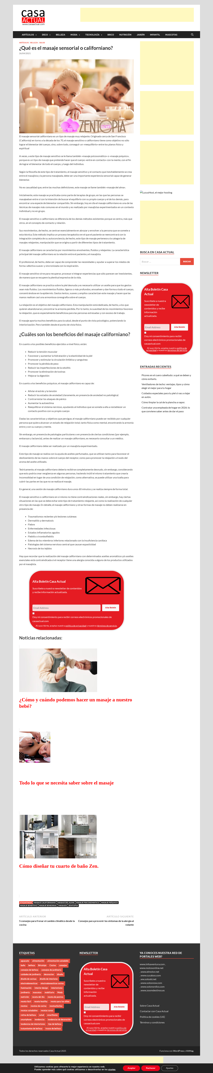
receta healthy (40, 1001)
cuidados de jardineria (31, 974)
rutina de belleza (28, 1015)
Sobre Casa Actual (149, 1005)
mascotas (37, 992)
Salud (42, 43)
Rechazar (150, 1068)
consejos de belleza (29, 970)
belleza (31, 965)
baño (23, 965)
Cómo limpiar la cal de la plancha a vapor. (163, 402)
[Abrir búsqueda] (192, 34)
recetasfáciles (56, 1006)
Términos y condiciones (152, 1022)
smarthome (52, 1015)
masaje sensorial (48, 905)
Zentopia (73, 905)
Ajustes (169, 1068)
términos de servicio (107, 625)
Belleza (60, 34)
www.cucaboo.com (151, 975)
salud (41, 1015)
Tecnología (92, 34)
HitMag (189, 1051)
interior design (41, 988)
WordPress (178, 1051)
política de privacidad (75, 625)
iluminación (26, 988)
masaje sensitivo (28, 905)
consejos (63, 965)
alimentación (38, 961)
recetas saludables (29, 1010)
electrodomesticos (29, 983)
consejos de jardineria (51, 970)
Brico (110, 34)
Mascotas (171, 34)
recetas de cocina (38, 1006)
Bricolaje (42, 965)
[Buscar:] (167, 261)
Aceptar (131, 1068)
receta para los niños (60, 1001)
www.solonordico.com (153, 986)
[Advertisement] (137, 15)
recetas (24, 1006)
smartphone (26, 1019)
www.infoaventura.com (152, 964)
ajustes (111, 1069)
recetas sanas (47, 1010)
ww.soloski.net (148, 979)
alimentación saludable (57, 961)
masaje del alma (66, 902)
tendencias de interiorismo (33, 1024)
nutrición (25, 997)
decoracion (49, 974)
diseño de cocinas (28, 979)
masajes (62, 905)
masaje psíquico (109, 902)
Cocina (53, 965)
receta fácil (26, 1001)
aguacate (25, 961)
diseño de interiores (49, 979)
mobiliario (49, 992)
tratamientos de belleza (31, 1028)
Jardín (141, 34)
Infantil (155, 34)
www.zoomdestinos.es (153, 990)
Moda (73, 34)
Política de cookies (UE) (152, 1016)
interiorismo (56, 988)
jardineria (25, 992)
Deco (45, 34)
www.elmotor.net (150, 971)
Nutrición (125, 34)
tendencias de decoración (59, 1019)
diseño (60, 974)
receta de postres (55, 997)
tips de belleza (54, 1024)
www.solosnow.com (151, 982)
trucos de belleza (53, 1028)
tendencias (40, 1019)
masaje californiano (45, 902)
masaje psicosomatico (87, 902)
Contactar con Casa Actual (154, 1011)
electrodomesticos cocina (52, 983)
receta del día (38, 997)
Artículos (28, 34)
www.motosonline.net (151, 967)
